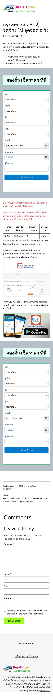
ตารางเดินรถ (31, 486)
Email (7, 586)
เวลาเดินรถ (29, 501)
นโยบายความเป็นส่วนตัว (26, 656)
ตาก (30, 498)
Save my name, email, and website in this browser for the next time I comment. (27, 612)
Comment (9, 544)
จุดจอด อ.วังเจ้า (21, 498)
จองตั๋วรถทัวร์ (8, 498)
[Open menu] (48, 8)
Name (7, 574)
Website (7, 598)
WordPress (44, 690)
